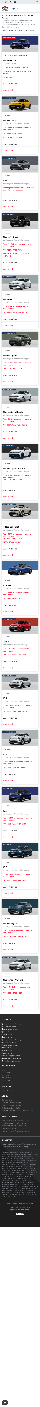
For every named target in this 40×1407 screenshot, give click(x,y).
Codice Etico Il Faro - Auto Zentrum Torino (17, 1110)
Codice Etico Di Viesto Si (11, 1108)
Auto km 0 (5, 1075)
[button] (14, 8)
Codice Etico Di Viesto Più (11, 1105)
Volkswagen (12, 30)
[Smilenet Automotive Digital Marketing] (20, 1213)
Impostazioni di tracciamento (20, 1209)
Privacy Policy (25, 1207)
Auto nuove (6, 1070)
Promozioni (23, 30)
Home (4, 30)
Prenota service (8, 1090)
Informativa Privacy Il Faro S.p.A (14, 1128)
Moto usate (6, 1080)
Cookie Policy (14, 1207)
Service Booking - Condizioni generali (16, 1131)
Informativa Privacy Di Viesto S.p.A (14, 1126)
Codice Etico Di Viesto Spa (11, 1103)
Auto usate (6, 1072)
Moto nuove (6, 1078)
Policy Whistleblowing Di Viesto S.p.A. (15, 1120)
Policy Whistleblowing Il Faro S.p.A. (14, 1123)
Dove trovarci (7, 1100)
